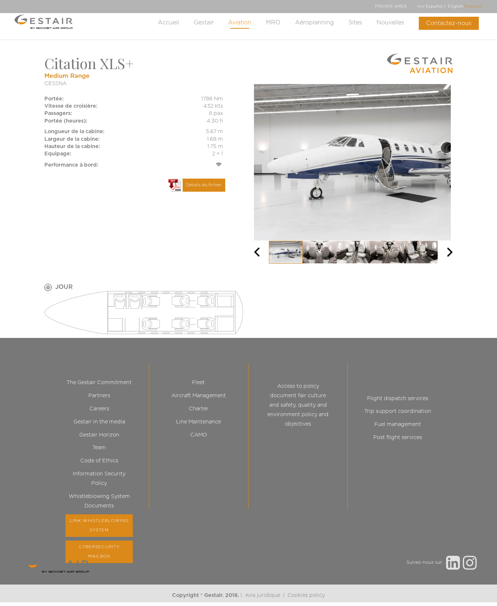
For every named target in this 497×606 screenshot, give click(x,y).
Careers (99, 408)
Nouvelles (390, 22)
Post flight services (397, 437)
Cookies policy (306, 595)
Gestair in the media (99, 421)
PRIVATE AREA (391, 6)
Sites (355, 22)
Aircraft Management (198, 395)
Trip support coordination (397, 411)
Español (434, 6)
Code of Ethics (99, 460)
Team (99, 447)
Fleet (198, 382)
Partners (99, 395)
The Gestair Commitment (99, 382)
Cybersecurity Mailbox (99, 551)
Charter (198, 408)
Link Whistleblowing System (99, 525)
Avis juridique (262, 595)
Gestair (204, 22)
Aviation (239, 22)
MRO (273, 22)
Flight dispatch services (397, 398)
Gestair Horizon (99, 435)
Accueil (168, 22)
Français (473, 6)
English (455, 6)
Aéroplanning (314, 22)
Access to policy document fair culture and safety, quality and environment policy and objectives (298, 405)
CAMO (198, 435)
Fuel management (397, 424)
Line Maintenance (198, 421)
